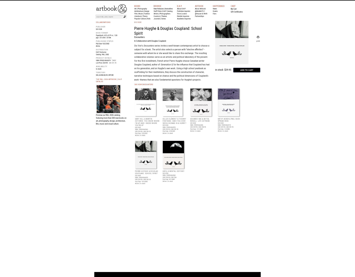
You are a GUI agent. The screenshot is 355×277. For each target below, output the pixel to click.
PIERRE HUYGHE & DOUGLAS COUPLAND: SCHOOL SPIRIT (146, 172)
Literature (137, 16)
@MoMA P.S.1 (200, 11)
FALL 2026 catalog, (113, 115)
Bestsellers (169, 9)
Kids (148, 19)
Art (135, 9)
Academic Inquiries (184, 19)
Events (215, 11)
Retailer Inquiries (183, 16)
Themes (164, 16)
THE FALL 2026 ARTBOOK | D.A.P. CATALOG (109, 80)
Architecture (138, 11)
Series (163, 19)
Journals (157, 19)
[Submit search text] (124, 16)
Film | (136, 14)
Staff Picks (157, 11)
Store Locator (182, 14)
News (215, 9)
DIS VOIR (137, 22)
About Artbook (200, 9)
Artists (156, 14)
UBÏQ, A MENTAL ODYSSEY (173, 171)
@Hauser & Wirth (201, 14)
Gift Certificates (237, 12)
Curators (157, 16)
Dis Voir (99, 29)
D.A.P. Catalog (168, 11)
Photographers (165, 14)
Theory (145, 16)
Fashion (147, 14)
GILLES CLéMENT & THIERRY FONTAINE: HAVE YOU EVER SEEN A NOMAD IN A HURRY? (174, 121)
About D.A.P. (181, 9)
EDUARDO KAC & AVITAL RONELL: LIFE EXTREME (200, 120)
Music (141, 14)
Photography (142, 9)
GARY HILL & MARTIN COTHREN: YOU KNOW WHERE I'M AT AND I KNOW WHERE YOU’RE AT (147, 122)
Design (146, 11)
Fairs (214, 14)
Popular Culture (140, 19)
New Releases (159, 9)
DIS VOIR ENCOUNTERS (144, 84)
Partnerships (199, 16)
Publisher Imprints (183, 11)
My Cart (234, 9)
